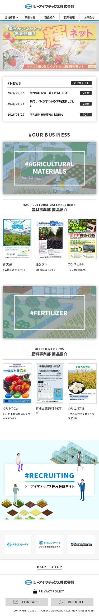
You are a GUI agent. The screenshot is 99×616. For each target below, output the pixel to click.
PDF (86, 114)
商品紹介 (49, 17)
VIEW (86, 93)
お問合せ (89, 17)
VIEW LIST (81, 83)
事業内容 (30, 17)
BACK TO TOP (49, 567)
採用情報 (69, 17)
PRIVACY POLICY (51, 591)
